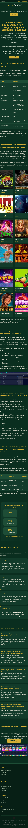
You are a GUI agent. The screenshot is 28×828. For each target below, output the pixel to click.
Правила (3, 784)
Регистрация (24, 1)
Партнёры (5, 8)
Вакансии (3, 774)
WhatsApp (3, 802)
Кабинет (14, 14)
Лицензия (3, 772)
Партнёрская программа (7, 809)
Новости (3, 776)
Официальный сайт (6, 770)
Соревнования (16, 11)
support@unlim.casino (6, 797)
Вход (19, 1)
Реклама (3, 811)
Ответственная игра (6, 786)
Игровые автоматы (20, 8)
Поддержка (24, 11)
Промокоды (12, 8)
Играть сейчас (14, 57)
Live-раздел (9, 11)
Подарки (3, 11)
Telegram (3, 800)
